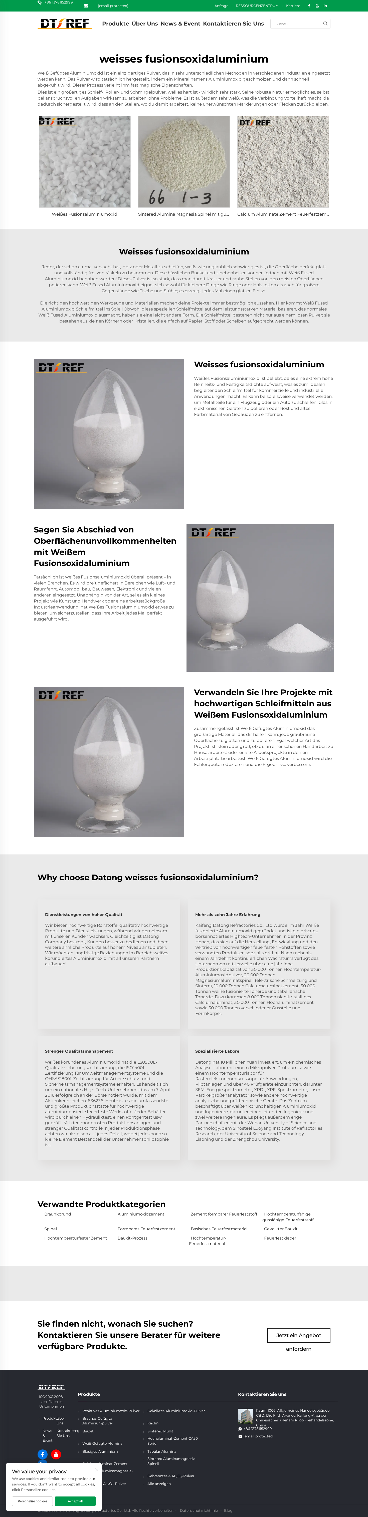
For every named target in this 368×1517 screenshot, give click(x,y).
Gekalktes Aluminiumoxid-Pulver (176, 1411)
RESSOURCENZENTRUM (257, 6)
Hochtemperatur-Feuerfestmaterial (207, 1241)
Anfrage (221, 6)
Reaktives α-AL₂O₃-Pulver (104, 1483)
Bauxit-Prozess (132, 1238)
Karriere (293, 6)
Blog (228, 1510)
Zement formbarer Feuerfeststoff (224, 1214)
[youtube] (56, 1454)
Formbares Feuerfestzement (146, 1229)
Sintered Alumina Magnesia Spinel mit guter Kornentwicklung (204, 214)
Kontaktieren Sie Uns (233, 23)
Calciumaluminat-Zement (105, 1463)
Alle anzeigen (159, 1483)
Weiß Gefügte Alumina (102, 1443)
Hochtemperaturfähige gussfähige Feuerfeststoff (287, 1217)
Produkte (115, 23)
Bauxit (88, 1431)
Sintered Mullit (160, 1431)
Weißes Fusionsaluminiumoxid (84, 214)
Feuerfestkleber (280, 1238)
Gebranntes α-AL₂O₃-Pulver (171, 1476)
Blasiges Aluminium (100, 1451)
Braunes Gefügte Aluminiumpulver (97, 1421)
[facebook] (43, 1454)
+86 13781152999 (59, 2)
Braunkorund (57, 1214)
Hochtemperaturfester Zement (75, 1238)
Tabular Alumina (161, 1451)
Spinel (50, 1229)
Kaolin (152, 1423)
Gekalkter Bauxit (281, 1229)
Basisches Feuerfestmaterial (219, 1229)
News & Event (180, 23)
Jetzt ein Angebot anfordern (299, 1337)
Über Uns (145, 23)
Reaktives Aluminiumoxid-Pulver (111, 1411)
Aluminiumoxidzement (141, 1214)
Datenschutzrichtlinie (199, 1510)
